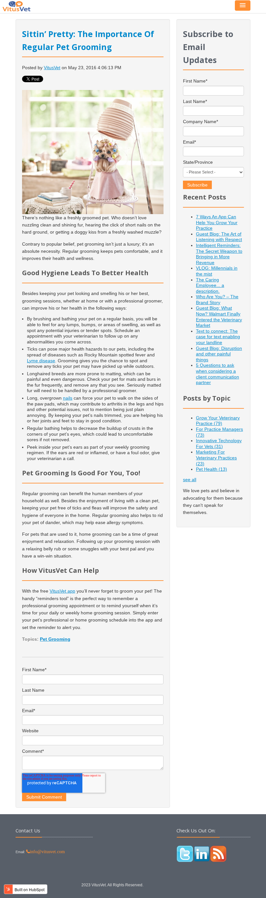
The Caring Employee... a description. (210, 285)
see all (189, 479)
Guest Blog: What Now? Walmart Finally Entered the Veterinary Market (219, 316)
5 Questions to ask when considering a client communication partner (217, 374)
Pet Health (211, 469)
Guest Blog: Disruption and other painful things (219, 354)
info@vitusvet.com (47, 851)
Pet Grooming (55, 639)
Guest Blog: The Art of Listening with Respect (219, 236)
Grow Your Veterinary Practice (218, 420)
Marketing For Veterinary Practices (216, 457)
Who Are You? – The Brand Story (217, 299)
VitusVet (52, 67)
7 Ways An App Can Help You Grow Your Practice (216, 222)
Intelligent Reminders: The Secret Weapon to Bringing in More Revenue (219, 254)
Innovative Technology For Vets (219, 443)
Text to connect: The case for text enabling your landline (218, 336)
